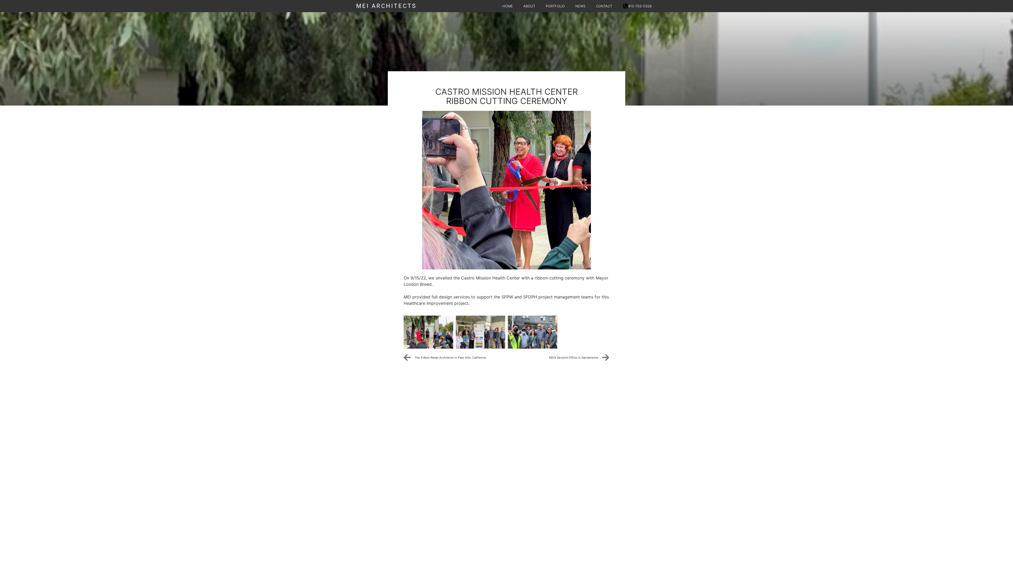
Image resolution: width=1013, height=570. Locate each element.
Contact (604, 6)
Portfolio (555, 6)
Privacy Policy (374, 386)
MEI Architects (386, 6)
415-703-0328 (640, 6)
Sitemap (404, 386)
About (529, 6)
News (580, 6)
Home (508, 6)
